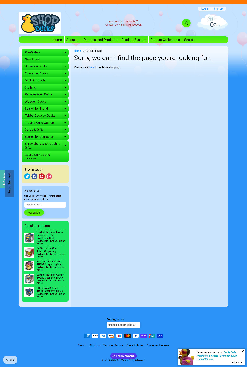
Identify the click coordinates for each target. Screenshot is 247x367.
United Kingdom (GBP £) (122, 324)
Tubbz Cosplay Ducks (47, 116)
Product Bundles (133, 40)
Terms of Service (113, 345)
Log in (205, 8)
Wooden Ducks (47, 102)
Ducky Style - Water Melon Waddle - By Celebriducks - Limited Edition (217, 355)
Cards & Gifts (47, 130)
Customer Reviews (158, 345)
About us (72, 40)
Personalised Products (100, 40)
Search (189, 40)
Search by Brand (47, 109)
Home (57, 40)
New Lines (32, 59)
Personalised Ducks (47, 95)
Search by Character (47, 137)
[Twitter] (27, 176)
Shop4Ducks (122, 360)
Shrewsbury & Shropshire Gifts (47, 146)
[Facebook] (34, 176)
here (91, 67)
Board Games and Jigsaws (37, 156)
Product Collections (165, 40)
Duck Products (47, 81)
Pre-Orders (47, 53)
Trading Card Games (47, 123)
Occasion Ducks (47, 67)
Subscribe (34, 212)
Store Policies (135, 345)
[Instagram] (49, 176)
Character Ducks (47, 74)
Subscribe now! (9, 183)
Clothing (47, 88)
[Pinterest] (42, 176)
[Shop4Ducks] (40, 23)
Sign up (218, 8)
